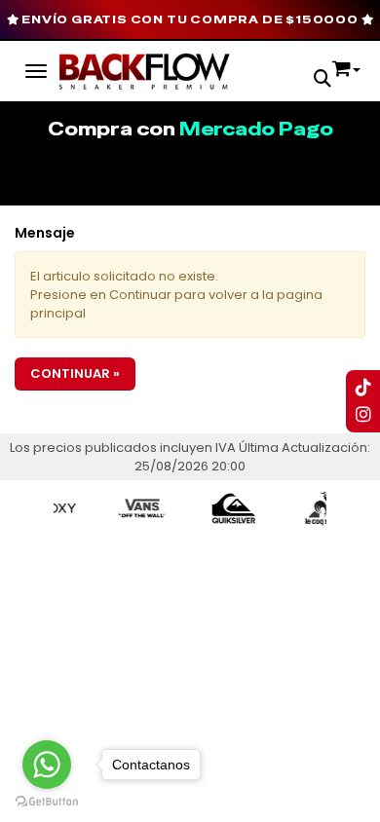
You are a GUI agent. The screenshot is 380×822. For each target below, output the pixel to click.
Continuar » (75, 373)
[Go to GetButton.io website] (47, 802)
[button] (322, 80)
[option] (136, 508)
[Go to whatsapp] (46, 764)
